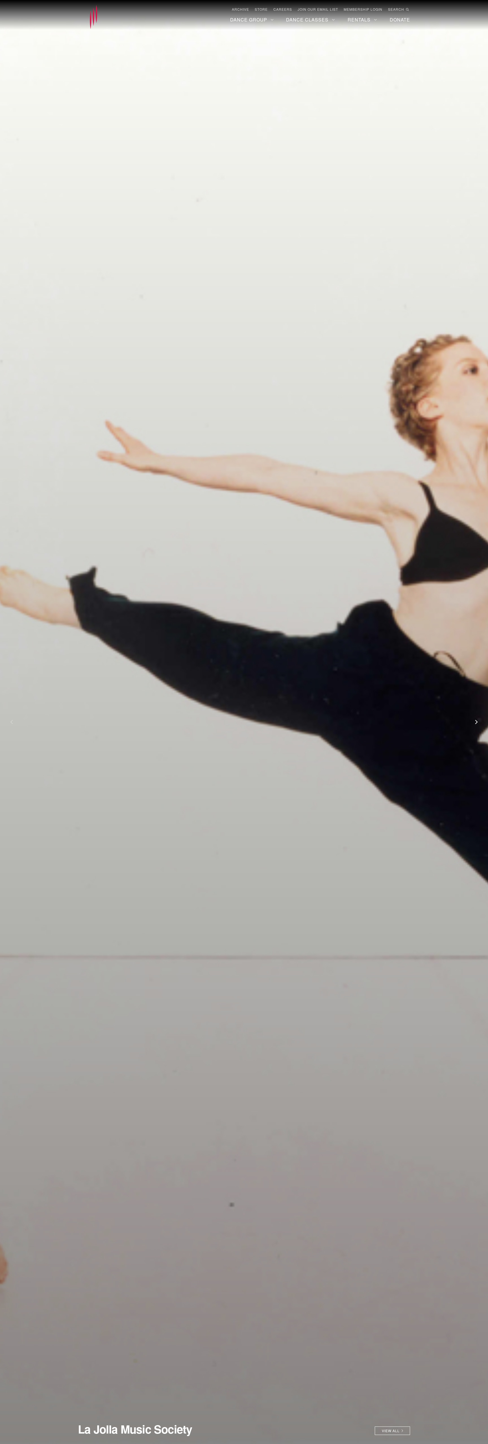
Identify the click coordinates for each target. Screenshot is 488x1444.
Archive (240, 9)
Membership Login (363, 9)
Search (396, 9)
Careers (282, 9)
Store (261, 9)
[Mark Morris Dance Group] (93, 17)
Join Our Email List (318, 9)
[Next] (474, 722)
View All (391, 1430)
